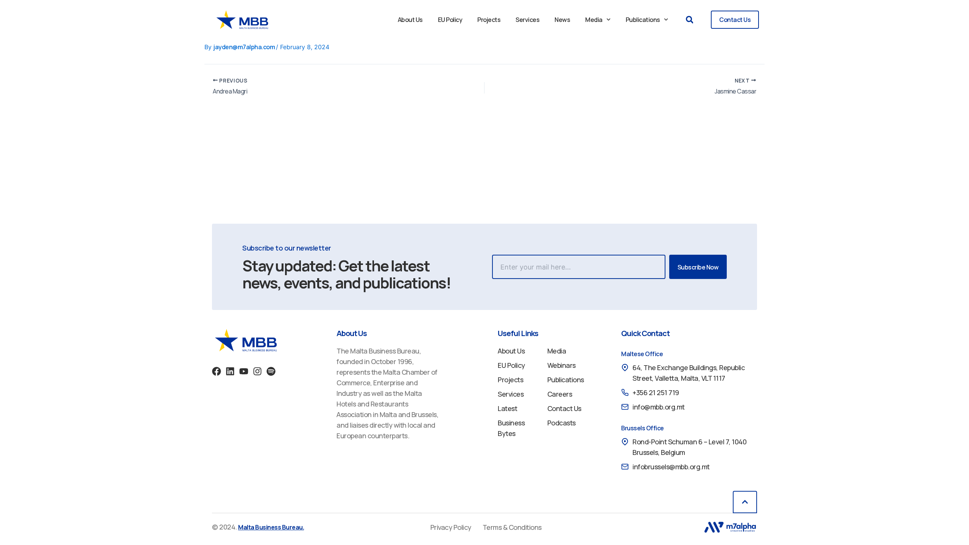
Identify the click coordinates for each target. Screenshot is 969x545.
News (562, 20)
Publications (643, 20)
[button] (689, 20)
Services (527, 20)
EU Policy (450, 20)
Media (594, 20)
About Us (410, 20)
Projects (488, 20)
